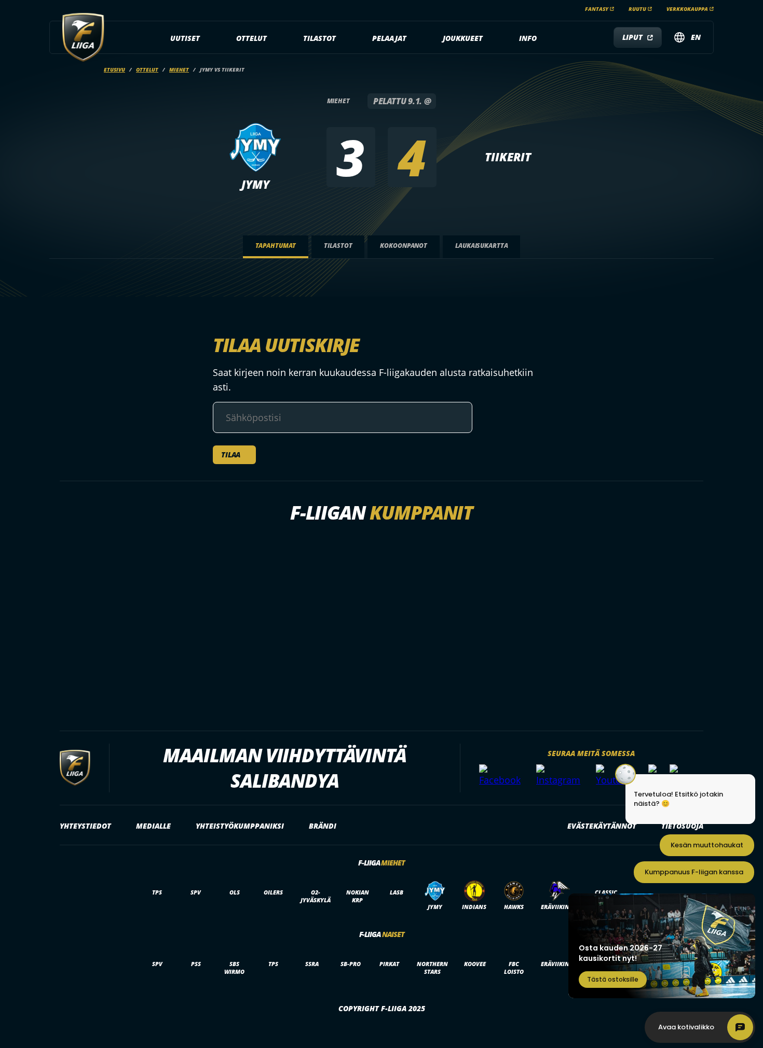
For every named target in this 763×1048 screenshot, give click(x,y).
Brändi (322, 826)
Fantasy (596, 8)
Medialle (153, 826)
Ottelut (251, 38)
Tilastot (319, 38)
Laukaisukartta (481, 245)
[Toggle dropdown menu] (205, 38)
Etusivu (114, 69)
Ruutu (637, 8)
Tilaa (230, 454)
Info (528, 38)
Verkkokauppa (687, 8)
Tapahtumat (275, 245)
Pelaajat (389, 38)
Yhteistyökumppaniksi (240, 826)
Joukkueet (463, 38)
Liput (632, 37)
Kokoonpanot (403, 245)
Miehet (179, 69)
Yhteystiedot (85, 826)
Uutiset (185, 38)
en (696, 37)
